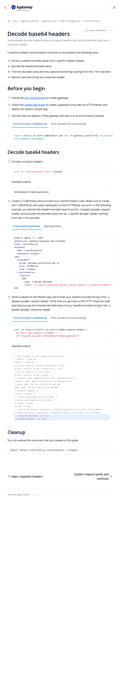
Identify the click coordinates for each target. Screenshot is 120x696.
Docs (15, 20)
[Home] (9, 21)
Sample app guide (34, 105)
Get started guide (34, 98)
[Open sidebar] (5, 7)
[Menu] (114, 7)
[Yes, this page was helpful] (34, 494)
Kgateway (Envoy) (30, 20)
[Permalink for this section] (49, 88)
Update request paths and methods (91, 476)
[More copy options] (110, 30)
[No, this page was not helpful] (39, 494)
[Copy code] (109, 134)
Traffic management (69, 20)
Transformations (91, 20)
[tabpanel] (62, 135)
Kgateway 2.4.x (49, 20)
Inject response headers (27, 476)
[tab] (30, 124)
